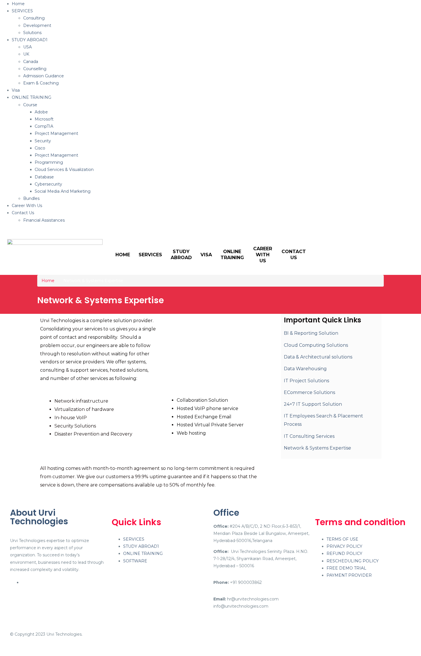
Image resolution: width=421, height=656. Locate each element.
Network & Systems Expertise (317, 448)
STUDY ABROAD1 (30, 39)
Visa (16, 90)
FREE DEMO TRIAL (346, 568)
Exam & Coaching (41, 83)
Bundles (31, 198)
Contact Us (23, 212)
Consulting (34, 18)
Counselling (34, 68)
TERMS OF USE (342, 539)
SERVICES (22, 10)
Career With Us (27, 205)
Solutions (32, 32)
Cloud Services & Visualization (64, 169)
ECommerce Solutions (309, 392)
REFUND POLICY (344, 553)
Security (43, 140)
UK (26, 54)
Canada (30, 61)
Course (30, 104)
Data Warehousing (305, 368)
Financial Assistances (44, 220)
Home (18, 3)
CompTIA (44, 126)
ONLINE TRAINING (31, 97)
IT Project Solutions (306, 380)
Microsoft (44, 119)
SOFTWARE (135, 561)
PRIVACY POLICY (344, 546)
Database (44, 177)
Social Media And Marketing (63, 191)
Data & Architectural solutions (318, 357)
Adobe (41, 112)
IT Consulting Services (309, 436)
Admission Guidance (43, 75)
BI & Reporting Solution (311, 333)
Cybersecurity (48, 184)
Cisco (40, 148)
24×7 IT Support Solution (313, 404)
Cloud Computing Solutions (316, 345)
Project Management (56, 133)
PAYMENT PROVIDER (349, 575)
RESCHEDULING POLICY (352, 561)
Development (37, 25)
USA (27, 47)
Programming (49, 162)
